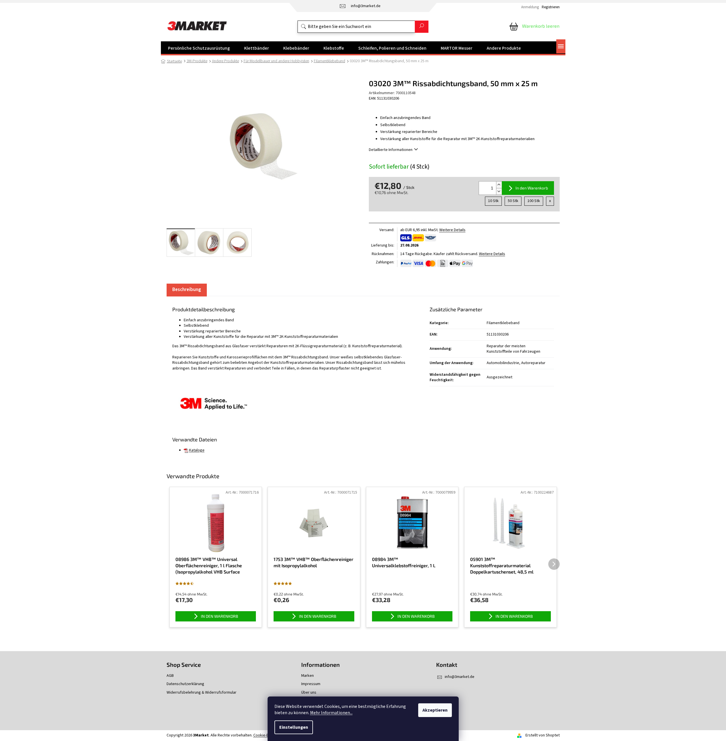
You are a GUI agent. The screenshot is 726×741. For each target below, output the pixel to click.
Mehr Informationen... (331, 713)
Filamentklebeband (503, 323)
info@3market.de (459, 677)
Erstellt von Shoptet (542, 735)
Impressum (310, 684)
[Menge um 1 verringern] (499, 191)
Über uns (308, 692)
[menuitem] (199, 48)
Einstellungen (293, 727)
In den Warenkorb (531, 187)
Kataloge (197, 450)
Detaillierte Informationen (390, 150)
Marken (307, 676)
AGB (170, 676)
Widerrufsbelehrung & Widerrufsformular (201, 692)
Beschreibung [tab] (186, 289)
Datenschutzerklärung (185, 684)
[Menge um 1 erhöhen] (499, 184)
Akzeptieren (435, 710)
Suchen (421, 27)
